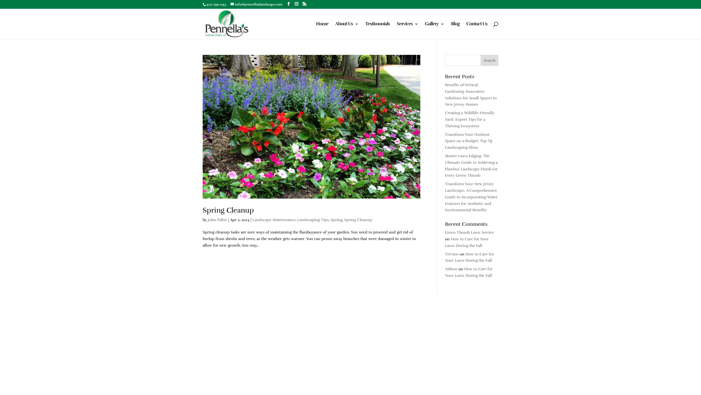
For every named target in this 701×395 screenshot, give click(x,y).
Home (322, 24)
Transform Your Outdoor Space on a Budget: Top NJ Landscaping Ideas (468, 141)
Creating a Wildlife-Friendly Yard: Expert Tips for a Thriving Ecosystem (470, 119)
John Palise (217, 220)
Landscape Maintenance (273, 220)
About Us (344, 24)
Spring (336, 220)
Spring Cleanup (228, 210)
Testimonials (377, 24)
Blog (455, 24)
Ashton (451, 269)
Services (405, 24)
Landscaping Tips (313, 220)
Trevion (452, 254)
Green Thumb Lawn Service (469, 232)
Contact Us (476, 24)
